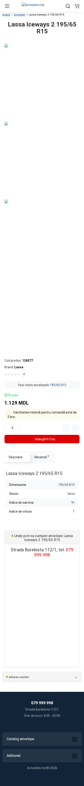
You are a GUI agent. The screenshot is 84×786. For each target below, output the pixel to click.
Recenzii (41, 457)
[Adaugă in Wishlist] (76, 428)
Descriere (16, 457)
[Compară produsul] (66, 428)
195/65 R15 (58, 385)
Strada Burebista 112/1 (42, 709)
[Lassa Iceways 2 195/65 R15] (43, 83)
